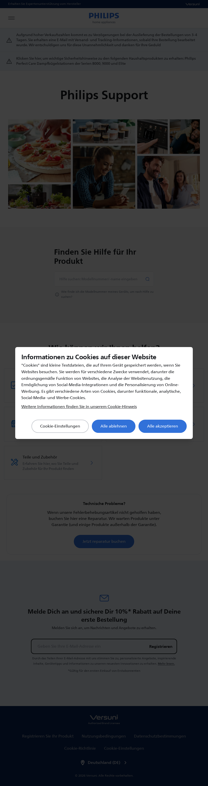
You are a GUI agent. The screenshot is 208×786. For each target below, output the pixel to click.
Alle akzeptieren (162, 426)
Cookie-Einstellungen (60, 426)
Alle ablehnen (113, 426)
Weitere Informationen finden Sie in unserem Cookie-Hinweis (79, 407)
